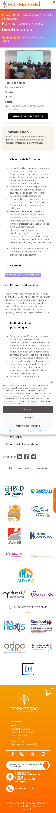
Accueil (6, 15)
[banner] (21, 4)
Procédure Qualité (20, 729)
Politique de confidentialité (36, 431)
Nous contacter (19, 735)
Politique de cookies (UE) (24, 744)
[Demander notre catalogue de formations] (46, 765)
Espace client (18, 741)
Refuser (28, 417)
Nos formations (22, 15)
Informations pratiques (22, 732)
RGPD (27, 806)
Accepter (28, 409)
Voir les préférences (28, 425)
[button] (51, 382)
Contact (27, 809)
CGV (20, 806)
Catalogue (38, 806)
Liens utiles (16, 738)
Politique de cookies (15, 431)
